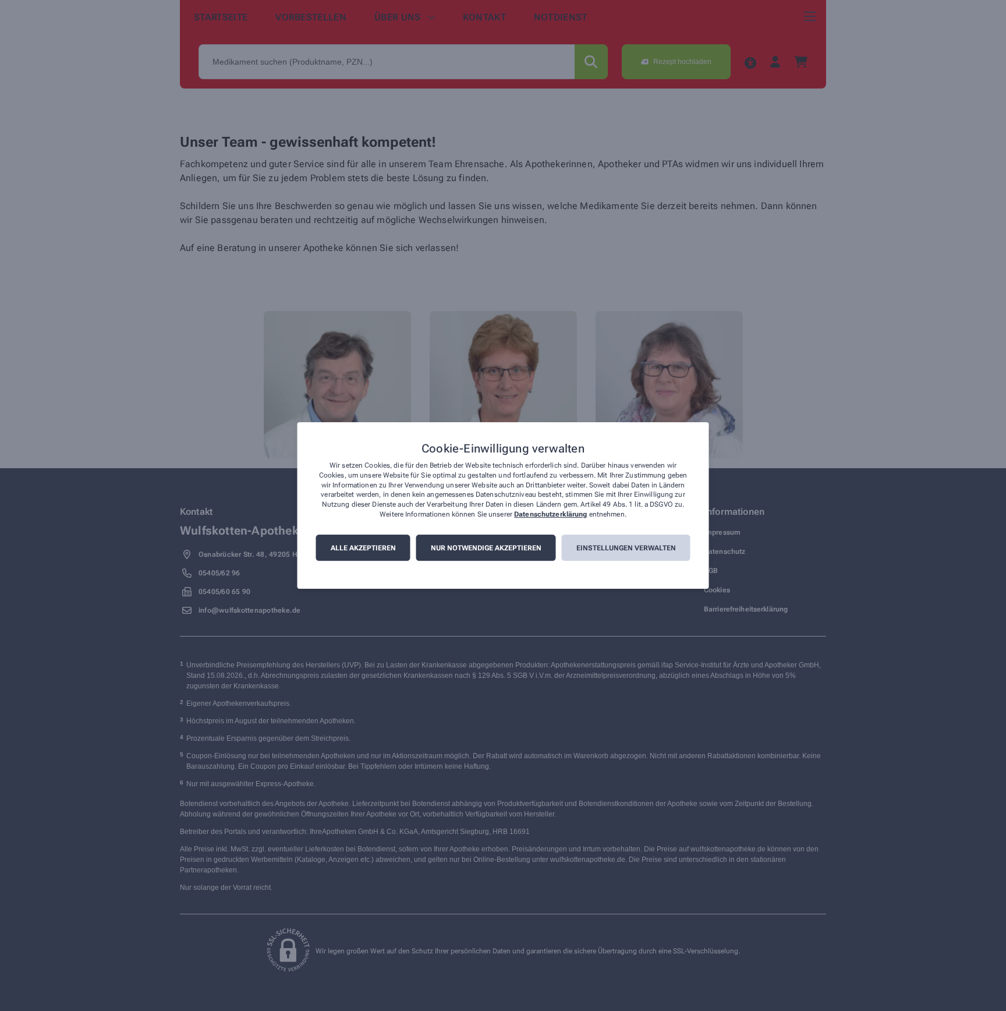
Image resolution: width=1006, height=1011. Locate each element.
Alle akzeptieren (363, 548)
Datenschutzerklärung (550, 514)
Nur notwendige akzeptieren (486, 548)
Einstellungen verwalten (626, 548)
